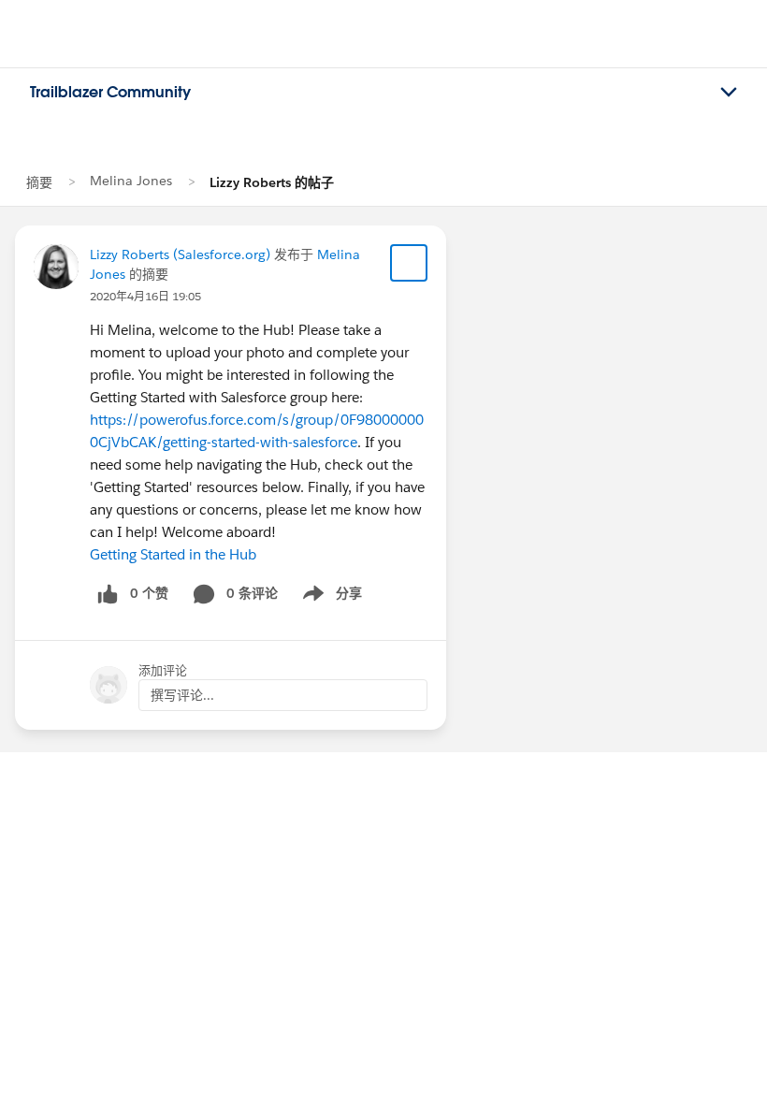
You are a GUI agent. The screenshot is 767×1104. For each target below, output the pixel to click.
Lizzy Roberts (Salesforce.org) (180, 254)
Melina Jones (131, 180)
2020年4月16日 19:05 (145, 296)
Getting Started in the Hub (173, 554)
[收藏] (409, 263)
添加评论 (162, 670)
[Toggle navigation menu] (728, 92)
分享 (329, 597)
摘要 (39, 182)
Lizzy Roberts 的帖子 (272, 182)
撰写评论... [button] (182, 695)
